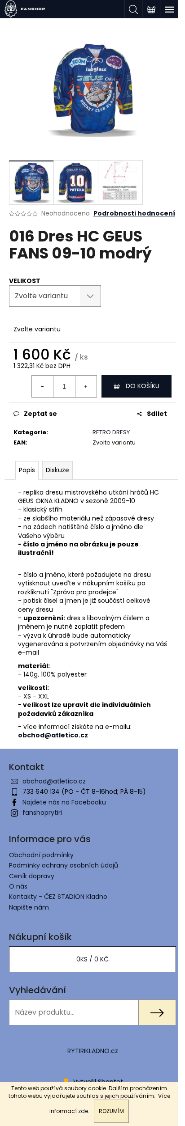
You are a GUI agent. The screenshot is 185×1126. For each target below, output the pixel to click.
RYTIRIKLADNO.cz (92, 1050)
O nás (18, 886)
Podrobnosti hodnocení (134, 213)
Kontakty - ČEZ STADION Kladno (58, 896)
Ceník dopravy (31, 876)
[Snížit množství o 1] (42, 386)
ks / (92, 959)
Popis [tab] (27, 470)
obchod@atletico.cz (54, 781)
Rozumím (111, 1111)
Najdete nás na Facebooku (64, 802)
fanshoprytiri (42, 812)
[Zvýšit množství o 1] (86, 386)
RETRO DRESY (111, 432)
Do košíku (142, 385)
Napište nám (29, 907)
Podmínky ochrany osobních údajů (63, 865)
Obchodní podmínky (41, 855)
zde (83, 1111)
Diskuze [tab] (57, 470)
